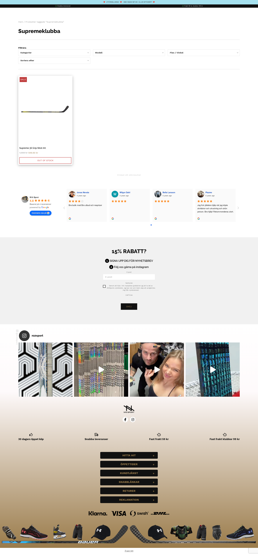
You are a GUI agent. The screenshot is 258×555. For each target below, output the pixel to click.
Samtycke (129, 283)
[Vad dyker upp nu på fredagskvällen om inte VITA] (101, 369)
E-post (129, 272)
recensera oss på (39, 212)
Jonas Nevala (83, 192)
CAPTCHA (129, 295)
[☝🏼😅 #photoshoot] (157, 369)
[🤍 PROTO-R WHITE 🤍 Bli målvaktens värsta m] (45, 369)
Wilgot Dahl (125, 192)
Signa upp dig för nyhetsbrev (131, 260)
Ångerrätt (129, 551)
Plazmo (208, 192)
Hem (20, 22)
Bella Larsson (169, 192)
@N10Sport (17, 339)
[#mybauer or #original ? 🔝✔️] (213, 369)
